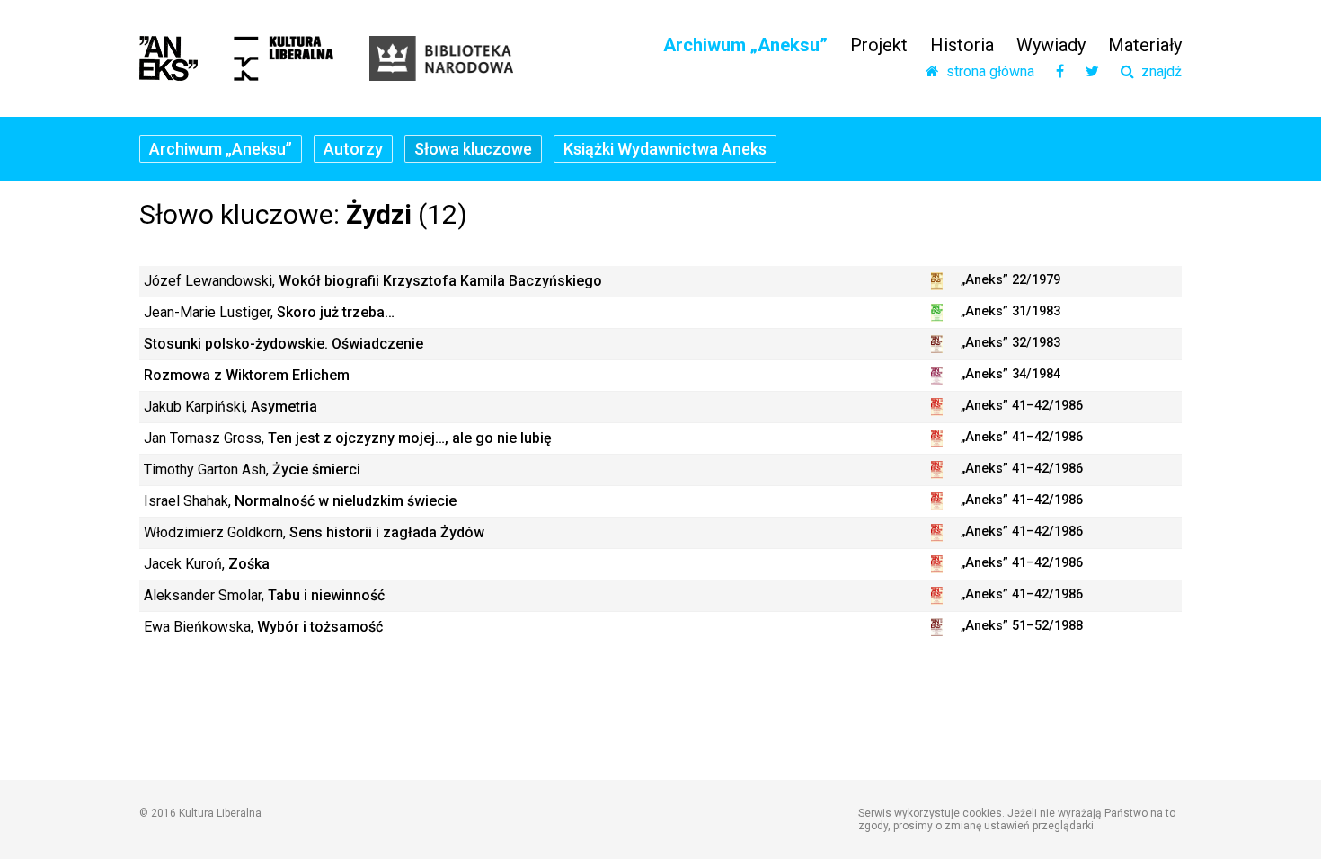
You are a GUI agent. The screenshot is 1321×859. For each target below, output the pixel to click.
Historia (962, 45)
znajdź (1158, 72)
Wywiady (1051, 45)
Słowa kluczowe (473, 148)
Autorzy (353, 148)
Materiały (1145, 45)
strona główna (986, 72)
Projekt (879, 45)
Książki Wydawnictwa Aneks (665, 148)
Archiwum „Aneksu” (745, 45)
